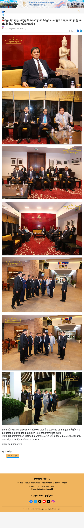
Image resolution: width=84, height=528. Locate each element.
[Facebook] (3, 12)
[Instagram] (3, 27)
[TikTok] (3, 18)
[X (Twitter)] (3, 24)
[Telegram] (3, 15)
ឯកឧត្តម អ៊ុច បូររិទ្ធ (13, 456)
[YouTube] (3, 21)
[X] (48, 501)
